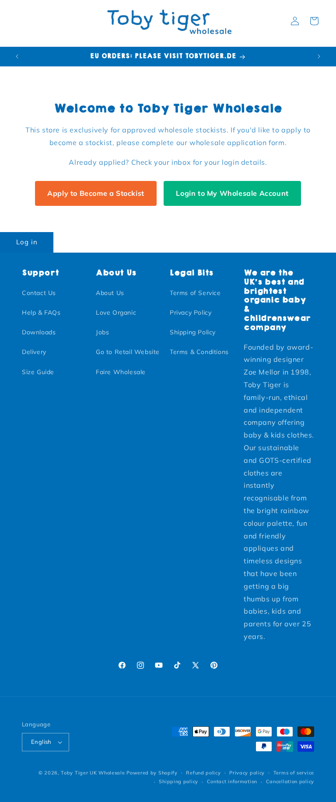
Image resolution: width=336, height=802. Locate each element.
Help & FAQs (41, 312)
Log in (27, 242)
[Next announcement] (319, 56)
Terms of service (293, 773)
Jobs (102, 332)
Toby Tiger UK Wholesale (93, 773)
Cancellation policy (290, 781)
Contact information (232, 781)
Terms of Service (195, 293)
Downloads (39, 332)
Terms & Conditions (199, 352)
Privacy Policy (190, 312)
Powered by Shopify (152, 773)
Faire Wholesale (121, 372)
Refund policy (203, 773)
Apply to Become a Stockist (95, 193)
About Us (110, 293)
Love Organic (116, 312)
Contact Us (39, 293)
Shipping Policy (193, 332)
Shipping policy (178, 781)
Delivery (34, 352)
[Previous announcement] (17, 56)
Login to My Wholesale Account (232, 193)
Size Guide (38, 372)
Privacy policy (247, 773)
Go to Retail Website (128, 352)
